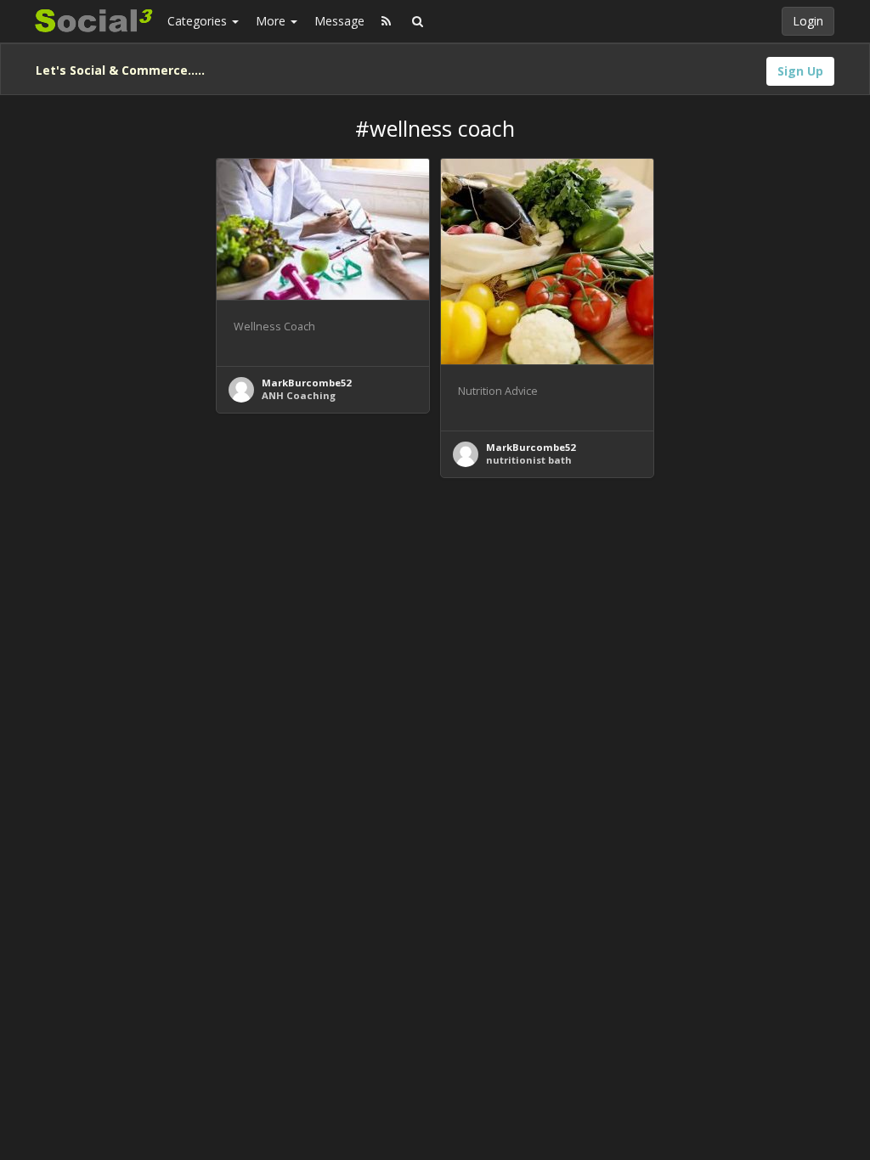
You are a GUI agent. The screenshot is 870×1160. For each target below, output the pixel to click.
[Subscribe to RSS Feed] (386, 21)
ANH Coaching (299, 395)
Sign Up (800, 71)
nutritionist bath (529, 459)
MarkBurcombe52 (306, 382)
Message (339, 21)
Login (808, 21)
